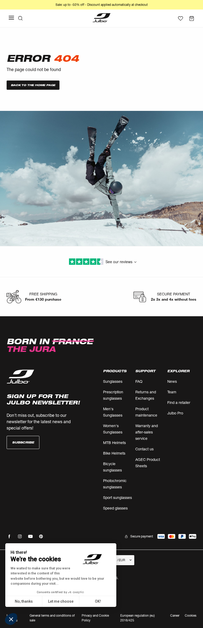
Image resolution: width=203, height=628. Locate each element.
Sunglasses (112, 381)
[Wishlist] (180, 18)
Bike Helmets (114, 453)
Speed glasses (115, 508)
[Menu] (11, 17)
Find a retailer (178, 402)
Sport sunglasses (117, 497)
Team (171, 392)
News (172, 381)
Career (174, 615)
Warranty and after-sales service (146, 432)
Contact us (144, 449)
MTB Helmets (114, 442)
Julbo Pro (175, 413)
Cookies (190, 615)
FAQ (138, 381)
